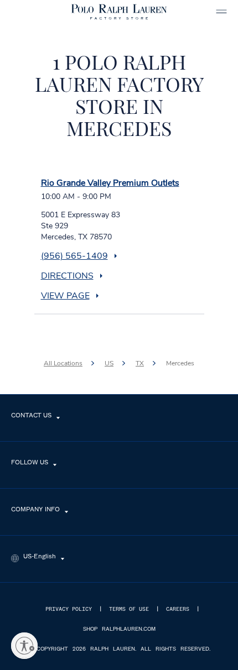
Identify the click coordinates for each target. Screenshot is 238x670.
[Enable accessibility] (24, 645)
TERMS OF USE (129, 609)
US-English (39, 556)
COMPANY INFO (35, 509)
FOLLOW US (29, 462)
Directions (67, 276)
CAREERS (177, 609)
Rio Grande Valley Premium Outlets (110, 183)
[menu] (221, 11)
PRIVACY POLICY (68, 609)
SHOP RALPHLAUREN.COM (119, 629)
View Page (65, 296)
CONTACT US (31, 415)
